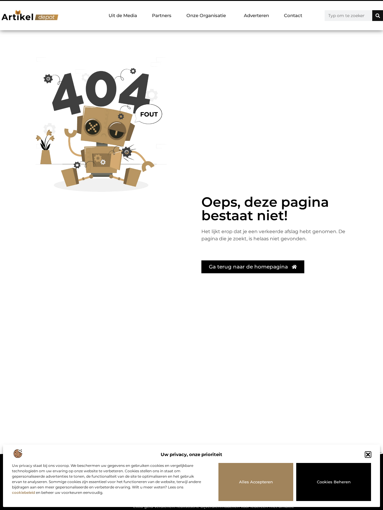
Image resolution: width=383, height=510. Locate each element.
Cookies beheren (334, 481)
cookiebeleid (23, 492)
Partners (161, 15)
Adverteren (256, 15)
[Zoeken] (377, 15)
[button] (368, 455)
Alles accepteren (256, 481)
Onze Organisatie (206, 15)
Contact (293, 15)
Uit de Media (123, 15)
